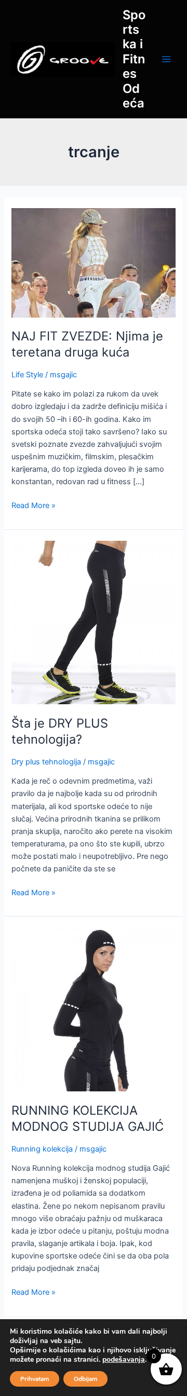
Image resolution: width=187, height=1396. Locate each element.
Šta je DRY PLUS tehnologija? (59, 731)
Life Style (27, 374)
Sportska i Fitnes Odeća (134, 59)
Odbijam (85, 1379)
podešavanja (123, 1359)
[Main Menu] (166, 59)
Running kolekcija (42, 1149)
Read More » (33, 504)
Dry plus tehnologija (46, 762)
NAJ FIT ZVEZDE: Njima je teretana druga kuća (87, 344)
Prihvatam (34, 1379)
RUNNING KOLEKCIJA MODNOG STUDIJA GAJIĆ (87, 1118)
